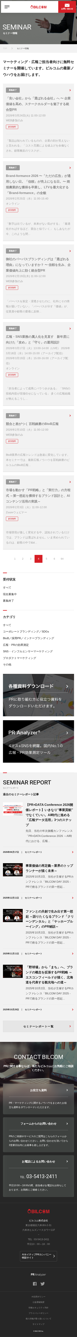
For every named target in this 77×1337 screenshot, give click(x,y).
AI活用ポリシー (38, 1297)
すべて (7, 587)
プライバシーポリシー (38, 1313)
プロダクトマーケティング (19, 658)
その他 (7, 664)
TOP (5, 48)
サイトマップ (38, 1324)
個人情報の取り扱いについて (38, 1319)
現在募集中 (10, 594)
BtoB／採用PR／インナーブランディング (28, 638)
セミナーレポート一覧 (38, 1026)
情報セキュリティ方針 (38, 1308)
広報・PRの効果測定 (16, 644)
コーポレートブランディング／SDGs (26, 631)
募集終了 (8, 600)
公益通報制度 (38, 1302)
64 (62, 558)
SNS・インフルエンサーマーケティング (28, 651)
